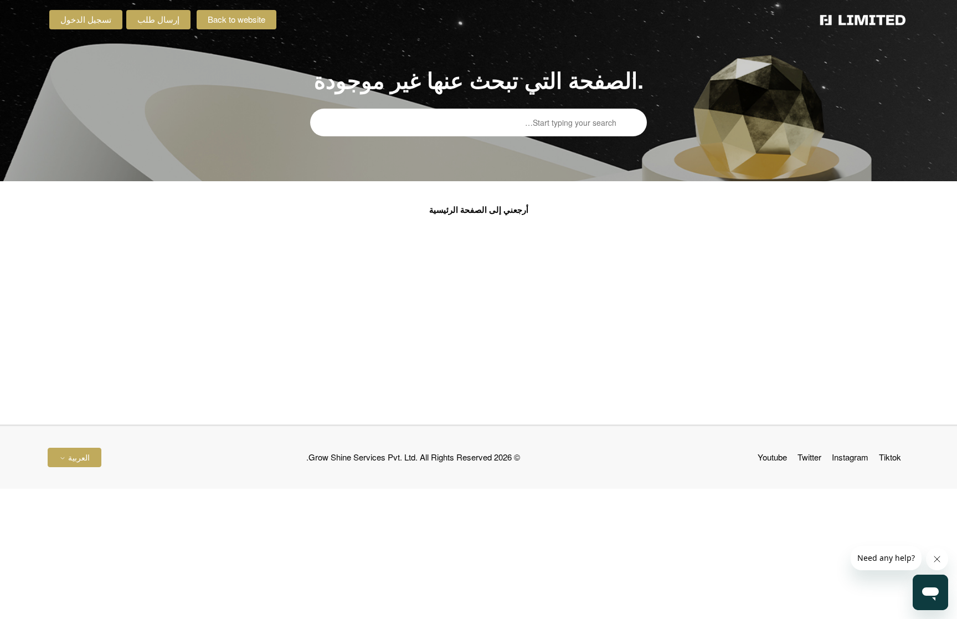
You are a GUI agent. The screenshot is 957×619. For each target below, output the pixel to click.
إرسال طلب (158, 19)
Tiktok (890, 457)
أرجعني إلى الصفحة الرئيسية (478, 209)
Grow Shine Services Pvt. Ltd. (363, 457)
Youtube (772, 457)
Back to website (236, 19)
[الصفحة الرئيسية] (862, 20)
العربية (78, 457)
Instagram (850, 457)
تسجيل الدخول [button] (85, 19)
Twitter (809, 457)
